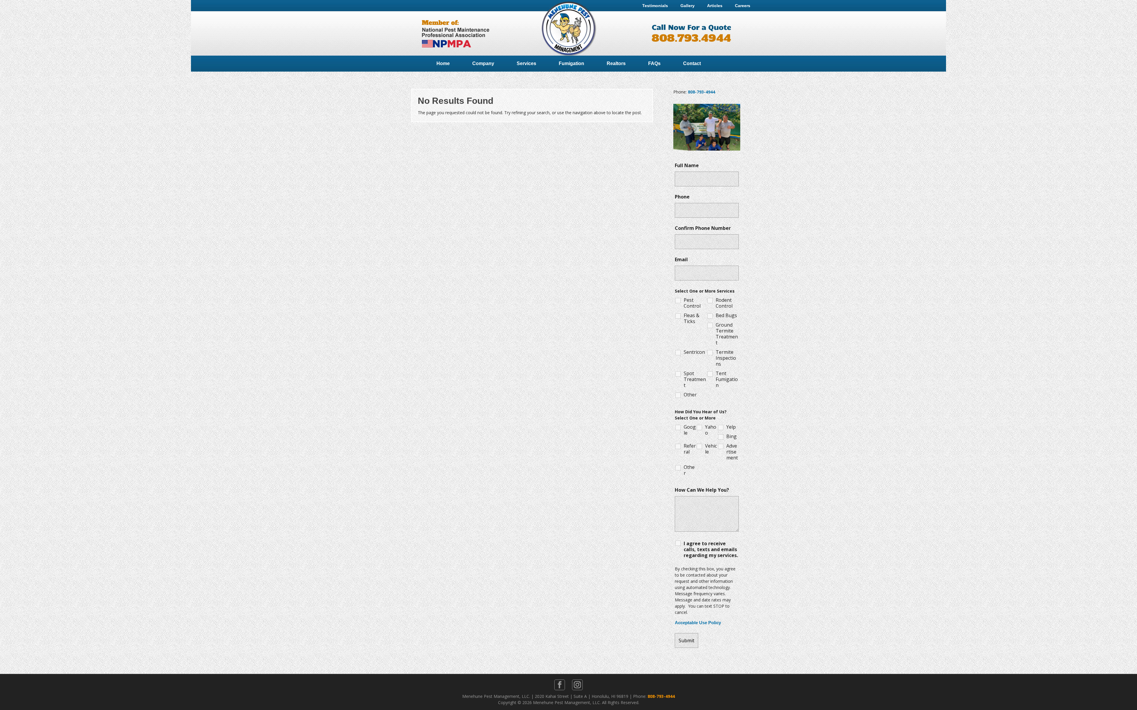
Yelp (731, 427)
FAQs (654, 63)
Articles (714, 5)
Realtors (616, 63)
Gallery (687, 5)
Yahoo (710, 430)
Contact (692, 63)
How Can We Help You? (702, 490)
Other (690, 395)
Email (681, 259)
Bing (731, 436)
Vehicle (711, 449)
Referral (690, 449)
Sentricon (694, 352)
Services (526, 63)
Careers (742, 5)
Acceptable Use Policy (698, 622)
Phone (682, 196)
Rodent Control (724, 303)
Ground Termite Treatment (727, 334)
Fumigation (571, 63)
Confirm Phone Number (703, 228)
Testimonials (655, 5)
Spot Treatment (695, 379)
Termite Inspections (726, 358)
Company (483, 63)
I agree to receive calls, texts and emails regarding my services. (711, 549)
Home (443, 63)
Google (690, 430)
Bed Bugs (726, 315)
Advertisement (732, 452)
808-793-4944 (701, 92)
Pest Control (692, 303)
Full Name (687, 165)
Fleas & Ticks (691, 318)
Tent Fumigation (727, 379)
